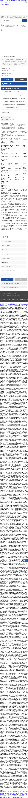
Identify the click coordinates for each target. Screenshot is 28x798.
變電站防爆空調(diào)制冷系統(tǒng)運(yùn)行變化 (14, 104)
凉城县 (10, 794)
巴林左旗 (19, 793)
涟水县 (11, 791)
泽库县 (18, 797)
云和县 (9, 793)
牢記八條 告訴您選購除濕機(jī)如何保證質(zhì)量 (13, 95)
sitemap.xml (18, 301)
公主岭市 (8, 795)
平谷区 (12, 797)
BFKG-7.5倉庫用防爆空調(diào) (12, 283)
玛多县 (26, 795)
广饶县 (4, 791)
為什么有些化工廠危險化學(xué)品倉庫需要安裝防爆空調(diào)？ (14, 101)
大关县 (6, 793)
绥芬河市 (16, 795)
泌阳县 (22, 795)
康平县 (16, 794)
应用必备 (6, 794)
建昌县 (19, 795)
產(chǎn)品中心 (16, 25)
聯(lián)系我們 (21, 79)
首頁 (11, 25)
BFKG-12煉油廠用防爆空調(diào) (12, 287)
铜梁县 (21, 791)
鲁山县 (1, 795)
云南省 (14, 791)
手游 (25, 797)
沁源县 (13, 794)
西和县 (15, 793)
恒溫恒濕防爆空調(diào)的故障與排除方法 (12, 107)
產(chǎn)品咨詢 (7, 79)
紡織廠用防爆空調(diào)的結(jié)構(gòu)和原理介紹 (14, 98)
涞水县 (21, 797)
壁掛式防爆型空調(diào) (11, 26)
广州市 (22, 794)
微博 (19, 794)
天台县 (2, 793)
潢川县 (25, 794)
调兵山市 (2, 797)
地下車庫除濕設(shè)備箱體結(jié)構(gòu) (12, 91)
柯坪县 (17, 791)
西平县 (23, 793)
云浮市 (8, 797)
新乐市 (8, 791)
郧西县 (5, 797)
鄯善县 (2, 794)
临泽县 (15, 797)
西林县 (1, 791)
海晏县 (24, 791)
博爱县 (4, 795)
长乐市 (12, 795)
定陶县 (12, 793)
